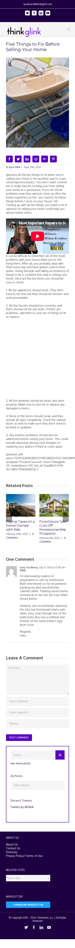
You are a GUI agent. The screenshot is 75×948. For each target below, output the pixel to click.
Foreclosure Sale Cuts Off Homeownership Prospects (52, 527)
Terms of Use (34, 855)
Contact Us (13, 848)
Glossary (11, 852)
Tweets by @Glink (22, 807)
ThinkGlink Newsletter (28, 904)
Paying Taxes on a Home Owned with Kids (20, 525)
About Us (12, 844)
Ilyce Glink (14, 167)
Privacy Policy (15, 855)
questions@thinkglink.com (37, 4)
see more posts (20, 763)
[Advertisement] (37, 360)
